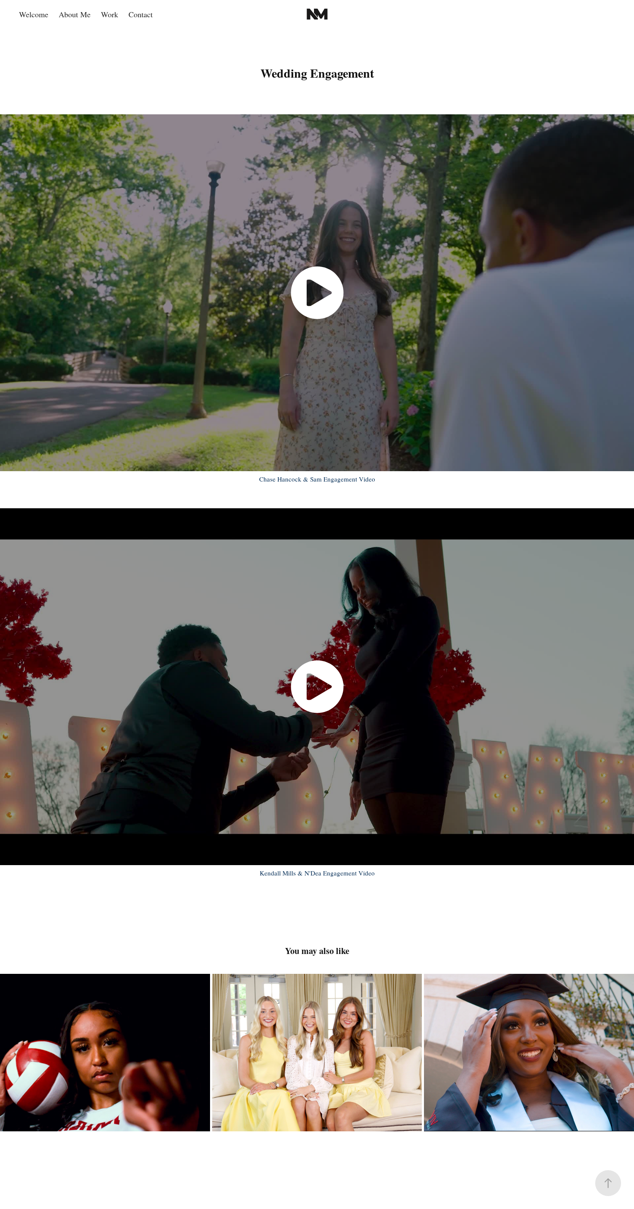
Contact (141, 14)
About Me (75, 14)
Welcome (33, 14)
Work (109, 14)
